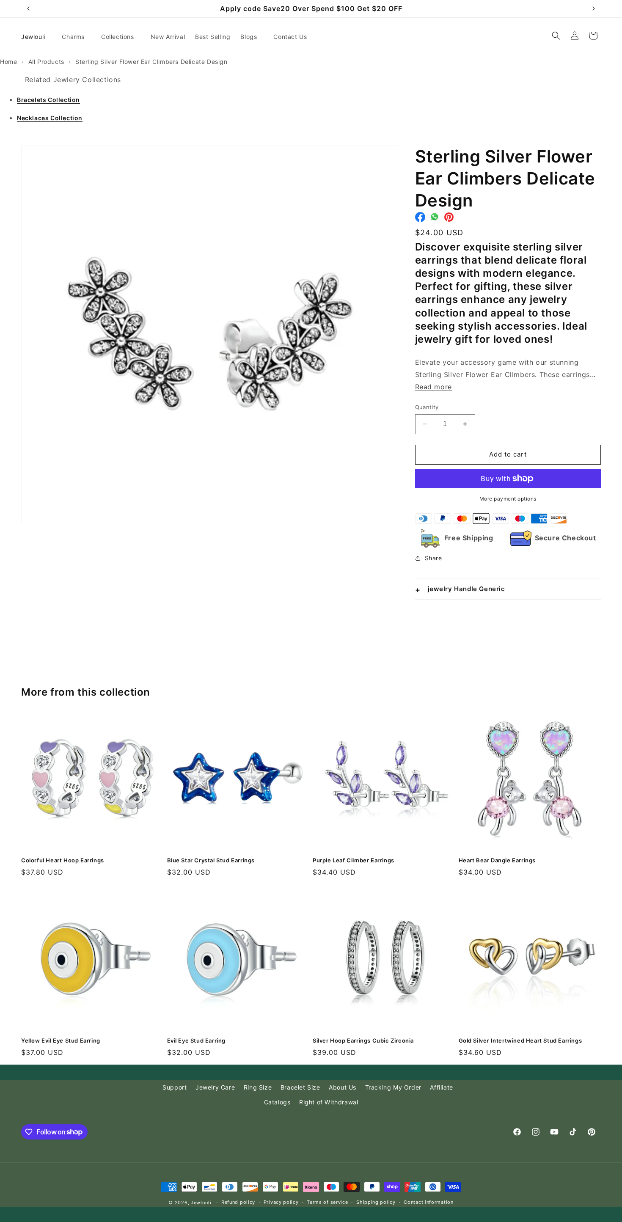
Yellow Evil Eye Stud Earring (60, 1040)
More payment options (508, 498)
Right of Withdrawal (328, 1102)
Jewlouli (201, 1202)
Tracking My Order (393, 1087)
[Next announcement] (593, 8)
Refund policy (238, 1202)
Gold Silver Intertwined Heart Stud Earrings (520, 1040)
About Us (342, 1087)
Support (174, 1087)
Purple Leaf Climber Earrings (353, 860)
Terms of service (327, 1202)
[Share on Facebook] (420, 219)
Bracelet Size (300, 1087)
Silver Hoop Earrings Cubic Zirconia (363, 1040)
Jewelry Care (215, 1087)
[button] (76, 37)
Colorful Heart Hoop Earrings (62, 860)
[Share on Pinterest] (449, 219)
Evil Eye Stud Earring (196, 1040)
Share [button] (433, 557)
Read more (433, 387)
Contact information (428, 1202)
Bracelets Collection (48, 99)
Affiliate (441, 1087)
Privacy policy (281, 1202)
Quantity (427, 407)
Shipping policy (376, 1202)
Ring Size (258, 1087)
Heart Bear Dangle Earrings (497, 860)
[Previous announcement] (28, 8)
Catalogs (277, 1102)
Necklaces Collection (50, 117)
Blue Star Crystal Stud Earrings (211, 860)
